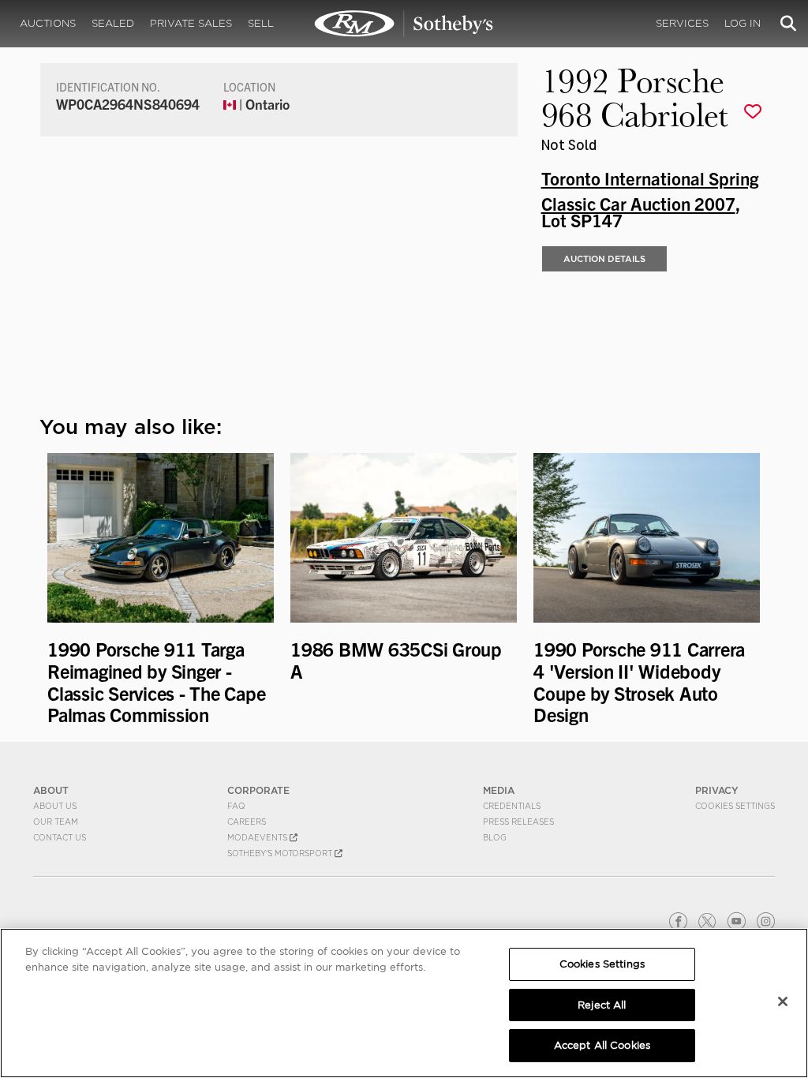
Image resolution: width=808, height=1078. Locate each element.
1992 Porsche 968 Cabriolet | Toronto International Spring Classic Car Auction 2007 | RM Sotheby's (404, 23)
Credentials (512, 805)
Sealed (113, 23)
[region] (404, 1003)
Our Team (55, 821)
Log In (742, 23)
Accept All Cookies (602, 1045)
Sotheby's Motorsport (281, 853)
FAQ (236, 805)
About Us (55, 805)
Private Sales (191, 23)
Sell (261, 23)
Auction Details (604, 258)
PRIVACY (717, 790)
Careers (246, 821)
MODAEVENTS (258, 837)
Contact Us (59, 837)
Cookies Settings (735, 805)
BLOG (495, 837)
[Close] (782, 1001)
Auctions (48, 23)
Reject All (602, 1005)
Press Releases (518, 821)
